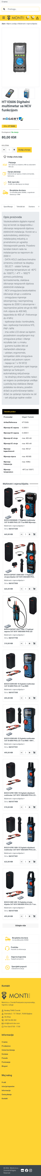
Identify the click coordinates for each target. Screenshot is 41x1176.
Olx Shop (7, 1017)
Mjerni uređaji (12, 24)
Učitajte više (20, 925)
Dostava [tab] (32, 207)
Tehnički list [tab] (21, 207)
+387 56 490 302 (10, 1020)
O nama (4, 2)
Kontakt (5, 1098)
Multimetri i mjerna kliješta (27, 24)
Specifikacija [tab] (8, 207)
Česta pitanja (7, 1094)
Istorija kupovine (8, 1086)
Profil (4, 1082)
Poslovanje (6, 1062)
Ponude (5, 1058)
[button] (4, 17)
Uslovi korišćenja (8, 1050)
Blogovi (5, 1066)
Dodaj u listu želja (14, 157)
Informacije (6, 1090)
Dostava (5, 1054)
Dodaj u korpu (24, 150)
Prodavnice (6, 1046)
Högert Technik (28, 417)
